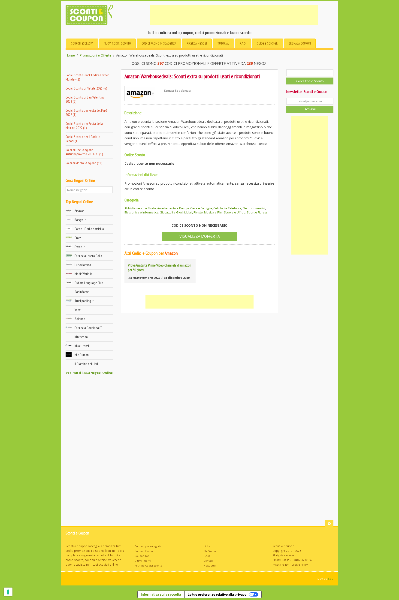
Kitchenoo (81, 337)
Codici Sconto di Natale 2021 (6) (86, 88)
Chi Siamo (210, 551)
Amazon (80, 211)
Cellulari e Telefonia (227, 208)
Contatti (208, 560)
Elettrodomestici (254, 208)
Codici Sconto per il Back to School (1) (83, 139)
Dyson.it (80, 247)
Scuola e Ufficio (234, 212)
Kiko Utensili (82, 346)
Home (70, 55)
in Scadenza (159, 43)
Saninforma (82, 292)
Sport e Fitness (257, 212)
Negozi (197, 43)
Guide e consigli (267, 43)
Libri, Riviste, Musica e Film (204, 212)
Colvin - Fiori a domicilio (89, 229)
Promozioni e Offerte (95, 55)
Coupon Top (142, 556)
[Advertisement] (234, 15)
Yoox (78, 310)
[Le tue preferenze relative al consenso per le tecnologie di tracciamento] (8, 592)
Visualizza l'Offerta (199, 236)
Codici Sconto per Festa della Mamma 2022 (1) (84, 125)
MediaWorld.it (83, 274)
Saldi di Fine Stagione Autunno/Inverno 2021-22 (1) (84, 152)
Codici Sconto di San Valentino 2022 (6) (85, 99)
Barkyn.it (80, 220)
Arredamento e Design (173, 208)
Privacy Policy (280, 564)
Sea (330, 578)
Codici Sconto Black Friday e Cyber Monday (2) (87, 77)
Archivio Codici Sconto (148, 565)
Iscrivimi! (310, 109)
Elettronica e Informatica (141, 212)
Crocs (78, 238)
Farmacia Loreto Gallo (88, 256)
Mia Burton (82, 355)
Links (207, 546)
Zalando (80, 319)
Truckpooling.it (84, 301)
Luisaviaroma (83, 265)
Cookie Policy (299, 564)
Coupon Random (145, 551)
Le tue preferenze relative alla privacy (217, 594)
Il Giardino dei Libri (86, 364)
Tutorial (223, 43)
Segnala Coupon (300, 43)
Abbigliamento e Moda (140, 208)
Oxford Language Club (89, 283)
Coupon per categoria (148, 546)
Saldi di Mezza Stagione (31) (84, 163)
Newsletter (210, 565)
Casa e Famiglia (201, 208)
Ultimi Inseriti (143, 560)
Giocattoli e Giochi (172, 212)
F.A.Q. (243, 43)
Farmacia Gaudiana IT (88, 328)
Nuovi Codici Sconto (117, 43)
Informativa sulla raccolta (161, 594)
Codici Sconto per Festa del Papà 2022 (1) (86, 112)
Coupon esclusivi (82, 43)
